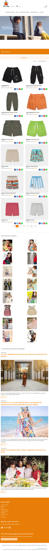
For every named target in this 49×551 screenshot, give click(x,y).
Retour (2, 507)
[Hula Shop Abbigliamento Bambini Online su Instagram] (9, 527)
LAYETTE (42, 12)
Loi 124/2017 (3, 517)
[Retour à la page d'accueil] (3, 51)
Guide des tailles (4, 509)
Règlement (3, 506)
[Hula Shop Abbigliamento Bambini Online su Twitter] (2, 527)
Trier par (35, 61)
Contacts (2, 515)
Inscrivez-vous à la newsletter (9, 539)
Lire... (2, 444)
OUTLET (17, 12)
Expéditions (3, 512)
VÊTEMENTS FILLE (34, 12)
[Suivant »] (35, 226)
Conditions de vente (5, 514)
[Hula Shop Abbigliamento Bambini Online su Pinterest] (7, 527)
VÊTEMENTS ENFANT (24, 12)
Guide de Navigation (5, 510)
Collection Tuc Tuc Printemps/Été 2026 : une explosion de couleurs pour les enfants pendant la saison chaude (21, 404)
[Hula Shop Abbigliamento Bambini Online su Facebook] (4, 527)
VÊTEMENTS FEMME (9, 12)
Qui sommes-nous (4, 504)
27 (31, 226)
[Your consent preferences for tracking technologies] (42, 549)
